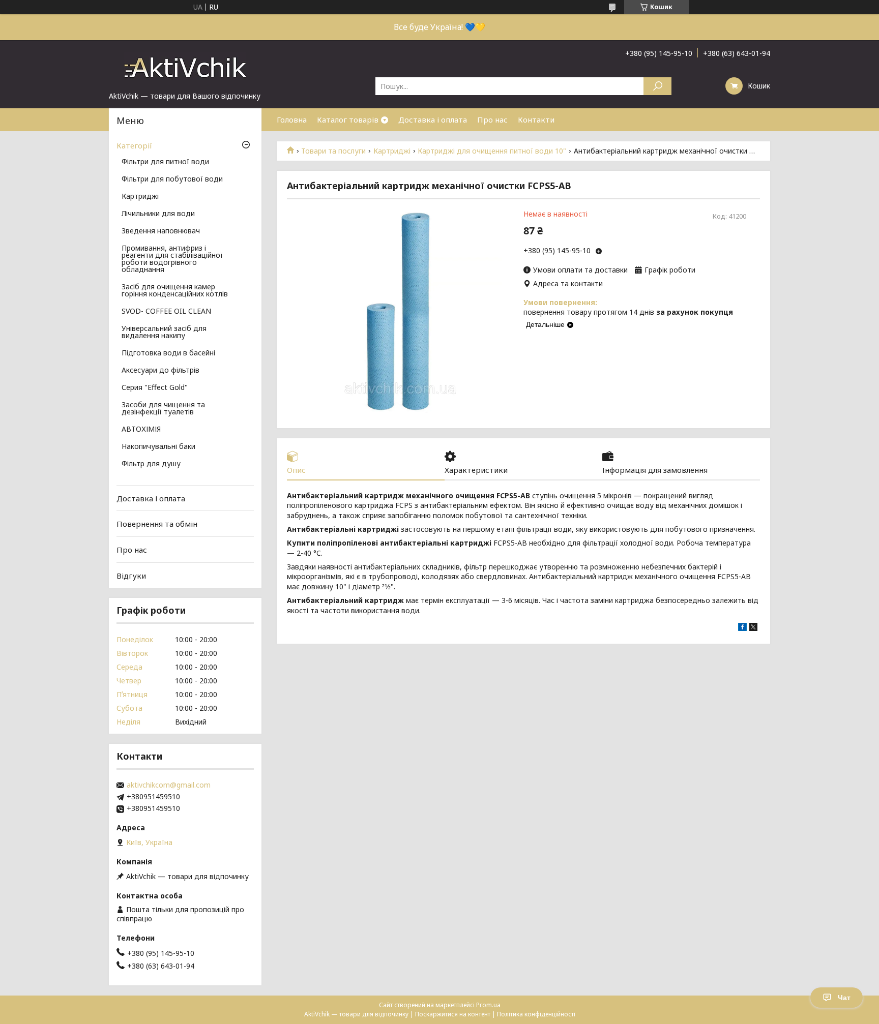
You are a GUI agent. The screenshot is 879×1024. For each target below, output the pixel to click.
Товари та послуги (333, 151)
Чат (844, 997)
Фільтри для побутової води (172, 179)
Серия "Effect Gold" (155, 388)
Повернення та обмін (156, 524)
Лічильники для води (158, 214)
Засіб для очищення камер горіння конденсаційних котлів (175, 290)
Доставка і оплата (432, 119)
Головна (292, 119)
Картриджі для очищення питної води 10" (492, 151)
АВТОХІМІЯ (141, 430)
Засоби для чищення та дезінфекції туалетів (163, 408)
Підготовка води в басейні (168, 353)
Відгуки (131, 575)
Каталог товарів (347, 119)
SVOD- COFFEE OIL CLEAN (166, 312)
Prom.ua (488, 1005)
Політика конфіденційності (536, 1014)
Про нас (492, 119)
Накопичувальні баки (158, 447)
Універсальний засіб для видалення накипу (164, 332)
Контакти (536, 119)
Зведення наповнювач (161, 231)
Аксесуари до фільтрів (160, 371)
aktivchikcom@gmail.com (169, 785)
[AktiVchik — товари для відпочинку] (185, 65)
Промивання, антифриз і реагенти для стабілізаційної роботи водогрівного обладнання (172, 259)
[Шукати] (657, 86)
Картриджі (392, 151)
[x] (753, 628)
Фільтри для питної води (165, 162)
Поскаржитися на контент (452, 1014)
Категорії (134, 145)
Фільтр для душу (151, 464)
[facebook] (742, 628)
